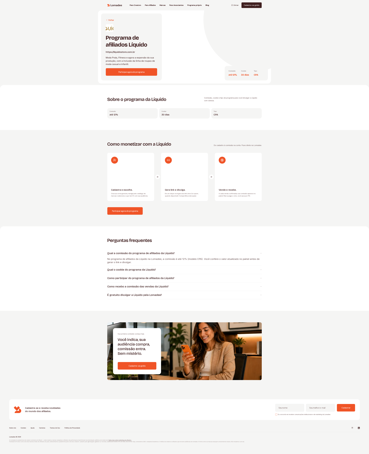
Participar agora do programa (131, 72)
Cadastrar (346, 407)
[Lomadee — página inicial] (114, 5)
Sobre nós (12, 428)
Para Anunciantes (176, 5)
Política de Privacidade (72, 428)
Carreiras (42, 428)
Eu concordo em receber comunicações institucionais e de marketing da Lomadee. (304, 414)
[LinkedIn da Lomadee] (359, 428)
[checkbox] (276, 414)
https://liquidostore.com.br (120, 52)
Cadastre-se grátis (251, 5)
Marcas (163, 5)
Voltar (111, 20)
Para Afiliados (150, 5)
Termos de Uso (55, 428)
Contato (23, 428)
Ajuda (32, 428)
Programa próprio (194, 5)
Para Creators (135, 5)
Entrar (236, 5)
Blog (207, 5)
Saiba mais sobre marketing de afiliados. (120, 440)
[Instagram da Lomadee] (352, 428)
